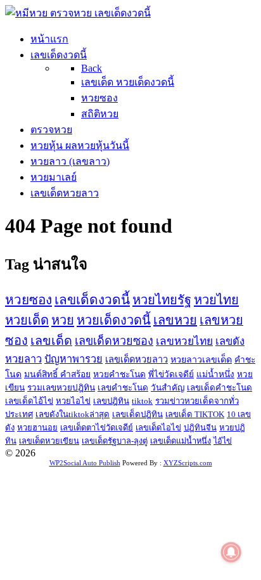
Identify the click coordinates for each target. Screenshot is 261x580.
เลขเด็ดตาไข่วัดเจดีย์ (96, 427)
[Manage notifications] (231, 552)
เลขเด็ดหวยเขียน (49, 441)
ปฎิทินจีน (200, 427)
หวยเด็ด (27, 320)
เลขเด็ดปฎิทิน (137, 414)
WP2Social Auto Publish (84, 463)
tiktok (142, 401)
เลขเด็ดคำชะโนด (219, 387)
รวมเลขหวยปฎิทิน (61, 387)
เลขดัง (230, 341)
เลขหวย (175, 320)
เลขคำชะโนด (123, 387)
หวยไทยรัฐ (161, 300)
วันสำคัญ (167, 387)
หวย (62, 320)
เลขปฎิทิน (111, 401)
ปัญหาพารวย (73, 359)
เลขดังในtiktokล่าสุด (72, 414)
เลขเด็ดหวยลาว (136, 359)
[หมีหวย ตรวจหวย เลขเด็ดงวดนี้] (78, 13)
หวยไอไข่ (73, 401)
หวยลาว (23, 359)
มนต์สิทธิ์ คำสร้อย (57, 374)
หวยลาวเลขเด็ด (201, 359)
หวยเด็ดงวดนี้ (114, 320)
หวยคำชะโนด (119, 374)
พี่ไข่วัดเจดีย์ (171, 374)
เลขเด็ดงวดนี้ (92, 299)
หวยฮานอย (37, 427)
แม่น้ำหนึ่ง (215, 374)
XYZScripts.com (187, 463)
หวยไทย (216, 300)
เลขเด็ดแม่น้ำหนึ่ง (180, 441)
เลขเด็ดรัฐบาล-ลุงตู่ (115, 441)
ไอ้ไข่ (222, 441)
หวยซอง (28, 299)
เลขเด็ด (51, 340)
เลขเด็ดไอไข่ (158, 427)
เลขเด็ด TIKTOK (194, 414)
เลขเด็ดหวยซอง (114, 341)
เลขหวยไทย (184, 341)
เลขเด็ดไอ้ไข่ (29, 401)
